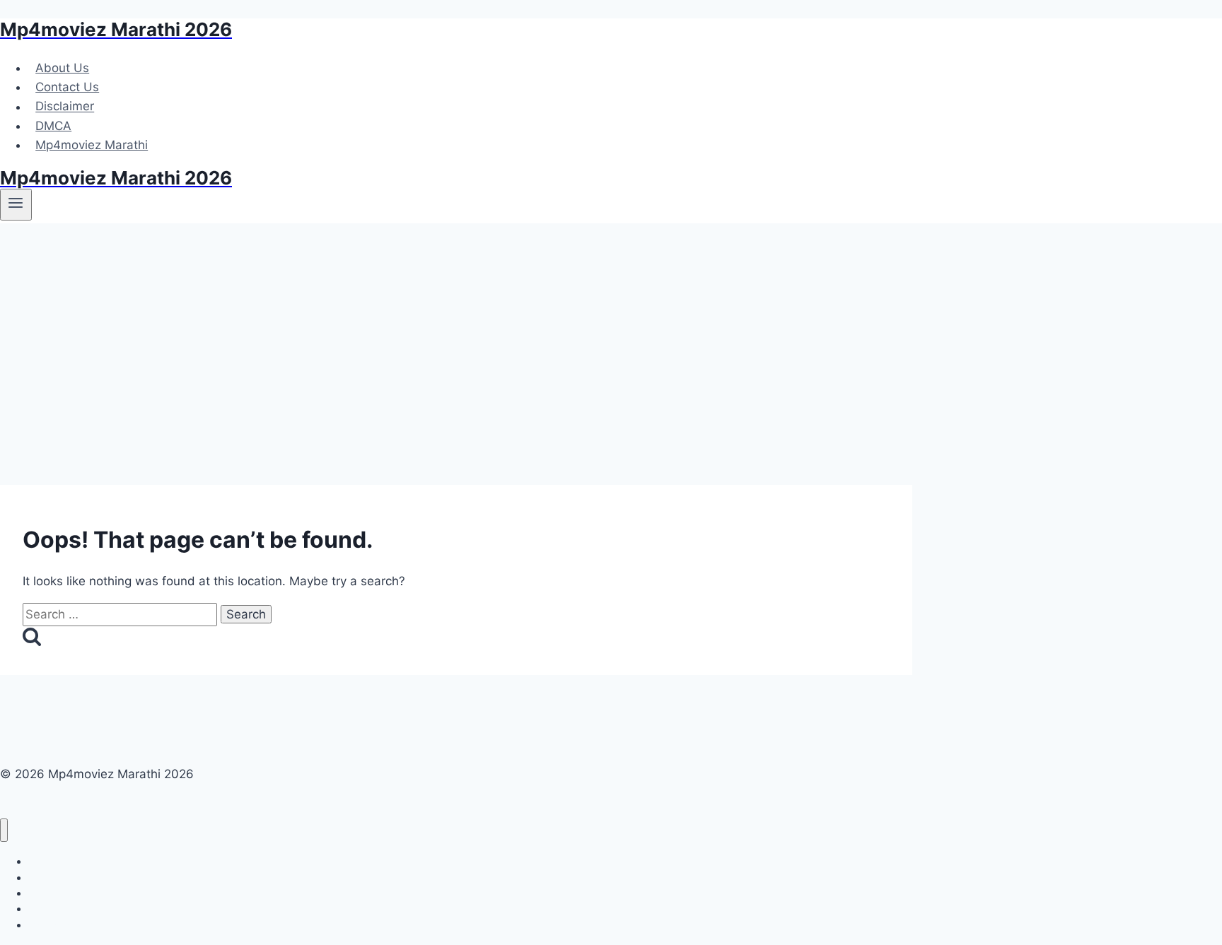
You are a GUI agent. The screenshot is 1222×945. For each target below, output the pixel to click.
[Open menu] (16, 204)
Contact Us (67, 87)
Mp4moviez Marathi (91, 145)
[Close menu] (4, 830)
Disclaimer (64, 107)
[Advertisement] (611, 329)
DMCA (53, 126)
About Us (62, 68)
